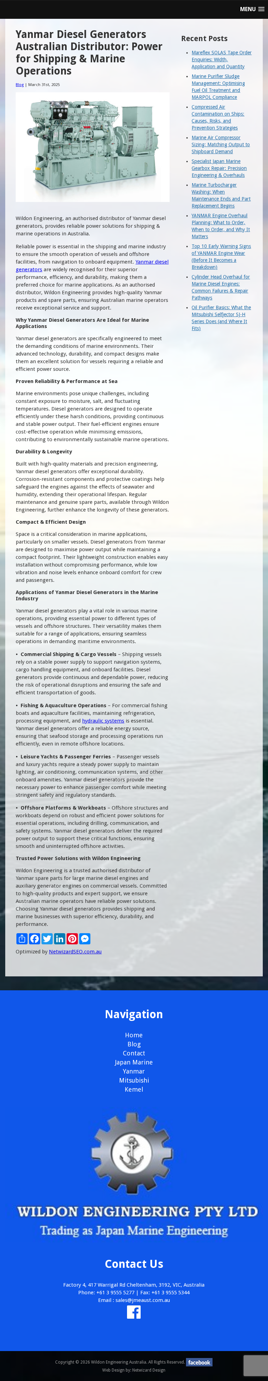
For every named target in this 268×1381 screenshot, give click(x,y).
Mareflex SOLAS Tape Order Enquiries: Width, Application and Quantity (222, 59)
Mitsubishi (134, 1080)
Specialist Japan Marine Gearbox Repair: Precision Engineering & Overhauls (219, 168)
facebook (199, 1362)
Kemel (134, 1089)
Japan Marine (134, 1062)
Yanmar (134, 1071)
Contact (134, 1053)
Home (134, 1035)
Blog (20, 84)
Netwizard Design (148, 1370)
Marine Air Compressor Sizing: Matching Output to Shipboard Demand (221, 144)
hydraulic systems (103, 721)
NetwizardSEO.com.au (75, 952)
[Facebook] (134, 1316)
